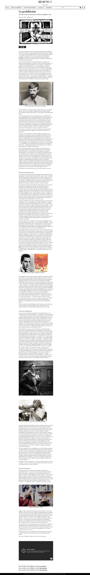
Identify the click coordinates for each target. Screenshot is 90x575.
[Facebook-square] (80, 8)
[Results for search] (66, 9)
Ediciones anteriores (30, 7)
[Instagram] (85, 8)
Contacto (41, 7)
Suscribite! (49, 7)
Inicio (7, 7)
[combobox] (66, 7)
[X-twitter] (82, 8)
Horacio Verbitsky (16, 7)
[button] (20, 47)
